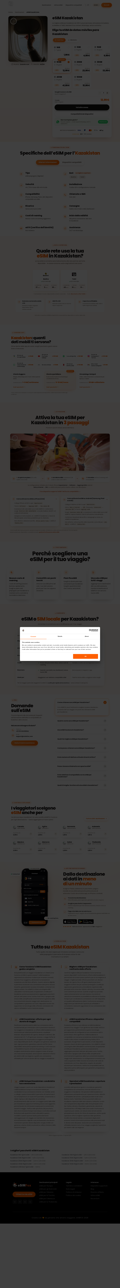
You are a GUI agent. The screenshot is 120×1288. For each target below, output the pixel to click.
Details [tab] (60, 636)
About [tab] (87, 636)
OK (86, 656)
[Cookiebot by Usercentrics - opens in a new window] (90, 630)
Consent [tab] (33, 636)
